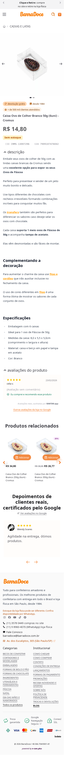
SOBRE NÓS (39, 690)
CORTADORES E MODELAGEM (11, 659)
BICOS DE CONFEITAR (14, 653)
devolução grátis (16, 103)
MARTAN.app (52, 403)
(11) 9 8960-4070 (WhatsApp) (23, 627)
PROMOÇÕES (40, 678)
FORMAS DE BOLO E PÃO (16, 669)
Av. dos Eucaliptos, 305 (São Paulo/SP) (29, 641)
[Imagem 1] (31, 97)
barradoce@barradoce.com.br (21, 635)
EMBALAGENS (10, 665)
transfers (13, 212)
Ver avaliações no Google (33, 513)
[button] (59, 14)
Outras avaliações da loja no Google (32, 409)
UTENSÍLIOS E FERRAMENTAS (10, 683)
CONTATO (38, 662)
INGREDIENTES (11, 677)
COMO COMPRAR (42, 657)
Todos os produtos (13, 704)
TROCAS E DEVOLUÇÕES (46, 701)
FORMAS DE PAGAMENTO (46, 674)
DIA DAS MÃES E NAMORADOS (11, 699)
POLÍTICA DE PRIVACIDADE (40, 696)
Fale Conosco (14, 632)
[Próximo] (59, 2)
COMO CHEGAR (41, 653)
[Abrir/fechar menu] (4, 14)
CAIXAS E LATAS (20, 26)
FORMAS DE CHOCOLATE (16, 673)
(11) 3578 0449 (14, 623)
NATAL (6, 693)
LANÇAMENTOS (41, 670)
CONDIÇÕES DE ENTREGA (46, 666)
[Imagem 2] (34, 97)
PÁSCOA (7, 689)
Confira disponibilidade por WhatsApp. (28, 612)
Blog (36, 705)
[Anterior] (4, 2)
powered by (32, 748)
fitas (42, 292)
